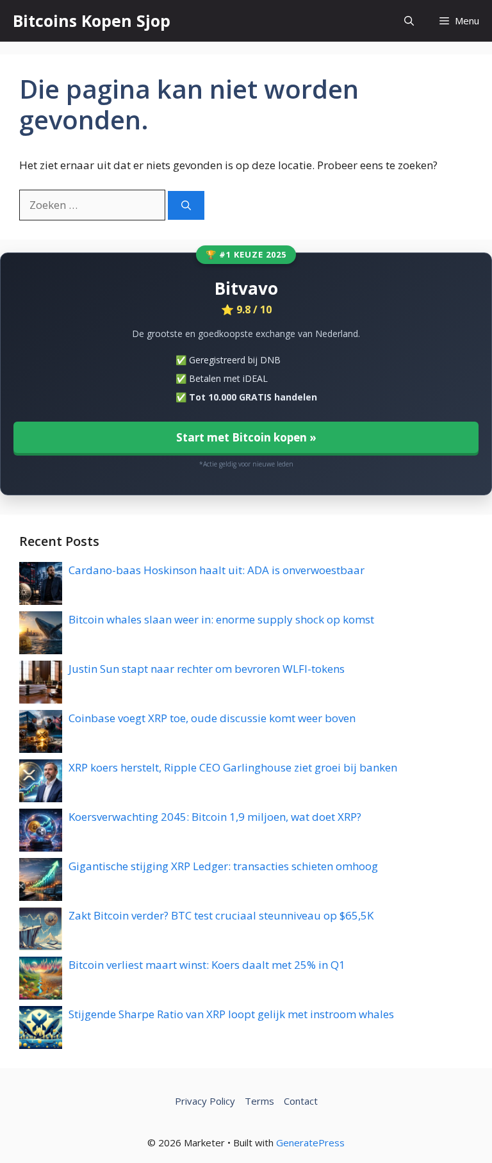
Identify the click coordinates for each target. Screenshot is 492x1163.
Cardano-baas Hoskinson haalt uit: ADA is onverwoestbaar (217, 570)
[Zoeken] (186, 205)
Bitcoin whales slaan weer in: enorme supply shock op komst (221, 619)
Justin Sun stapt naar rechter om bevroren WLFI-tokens (207, 668)
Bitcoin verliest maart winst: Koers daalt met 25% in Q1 (207, 964)
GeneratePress (310, 1142)
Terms (259, 1100)
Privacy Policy (205, 1100)
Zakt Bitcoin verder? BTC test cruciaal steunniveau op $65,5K (221, 915)
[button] (409, 21)
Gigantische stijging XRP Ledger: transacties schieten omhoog (223, 866)
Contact (301, 1100)
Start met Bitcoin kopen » (246, 437)
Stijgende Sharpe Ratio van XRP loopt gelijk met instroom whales (231, 1014)
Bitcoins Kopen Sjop (91, 20)
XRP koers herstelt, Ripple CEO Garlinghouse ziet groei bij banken (233, 767)
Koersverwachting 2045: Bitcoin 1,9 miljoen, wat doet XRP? (215, 816)
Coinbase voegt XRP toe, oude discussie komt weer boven (212, 718)
